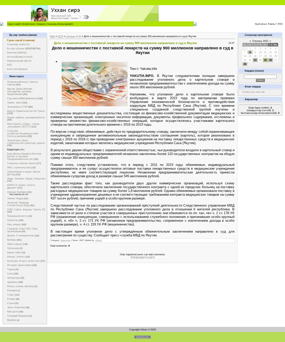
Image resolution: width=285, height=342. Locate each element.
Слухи (10, 303)
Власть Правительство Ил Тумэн (26, 111)
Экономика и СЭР (17, 106)
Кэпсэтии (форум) (17, 69)
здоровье (12, 282)
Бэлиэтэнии (28, 24)
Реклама (12, 290)
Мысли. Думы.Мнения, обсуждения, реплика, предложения (20, 91)
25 (79, 36)
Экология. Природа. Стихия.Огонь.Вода (18, 204)
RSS (280, 24)
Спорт (10, 294)
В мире (11, 299)
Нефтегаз (12, 220)
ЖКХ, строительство (18, 167)
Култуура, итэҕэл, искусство (23, 261)
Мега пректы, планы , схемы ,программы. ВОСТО (23, 125)
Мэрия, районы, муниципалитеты (26, 117)
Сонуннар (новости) (18, 44)
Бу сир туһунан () (24, 48)
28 (245, 64)
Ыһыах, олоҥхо (16, 256)
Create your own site (253, 92)
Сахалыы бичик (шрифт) (60, 24)
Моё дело (12, 311)
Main (52, 36)
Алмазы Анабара (16, 192)
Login (150, 257)
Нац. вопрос (14, 224)
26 (270, 60)
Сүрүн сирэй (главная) (21, 40)
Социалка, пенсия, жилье (21, 163)
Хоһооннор (13, 248)
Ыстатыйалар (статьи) (20, 56)
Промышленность (17, 216)
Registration (138, 257)
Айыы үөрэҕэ (14, 244)
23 (255, 60)
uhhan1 (98, 240)
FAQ (9, 64)
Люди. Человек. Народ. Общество (26, 178)
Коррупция (13, 149)
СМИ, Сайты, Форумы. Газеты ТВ (26, 209)
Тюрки (10, 269)
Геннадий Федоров (17, 315)
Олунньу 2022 (260, 41)
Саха (10, 273)
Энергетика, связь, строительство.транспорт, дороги (26, 141)
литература (13, 277)
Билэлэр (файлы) (17, 52)
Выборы (11, 239)
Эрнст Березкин (16, 307)
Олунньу (71, 36)
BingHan (11, 320)
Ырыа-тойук (14, 252)
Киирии (41, 24)
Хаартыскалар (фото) (19, 60)
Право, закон (14, 102)
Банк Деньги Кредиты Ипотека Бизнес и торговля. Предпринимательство (24, 156)
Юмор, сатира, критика (20, 286)
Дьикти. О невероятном (20, 235)
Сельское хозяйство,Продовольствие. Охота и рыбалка (23, 133)
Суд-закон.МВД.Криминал (21, 98)
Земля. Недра (15, 198)
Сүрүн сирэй (13, 24)
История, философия (19, 265)
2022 (60, 36)
